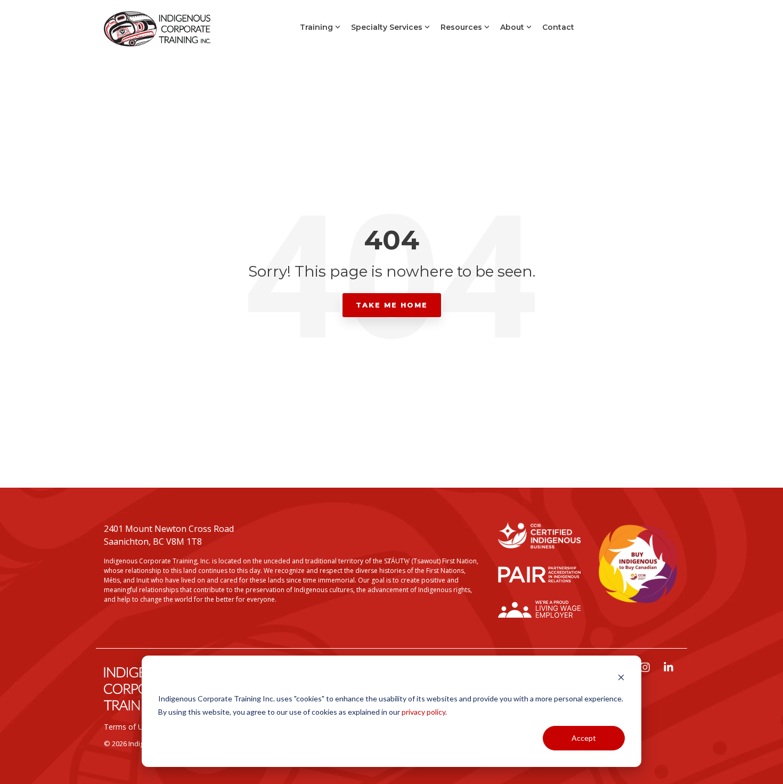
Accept (584, 737)
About (512, 27)
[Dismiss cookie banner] (621, 678)
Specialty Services (386, 27)
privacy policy (423, 711)
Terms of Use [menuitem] (127, 727)
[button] (646, 668)
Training (316, 27)
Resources (461, 27)
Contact (558, 27)
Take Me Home (392, 305)
